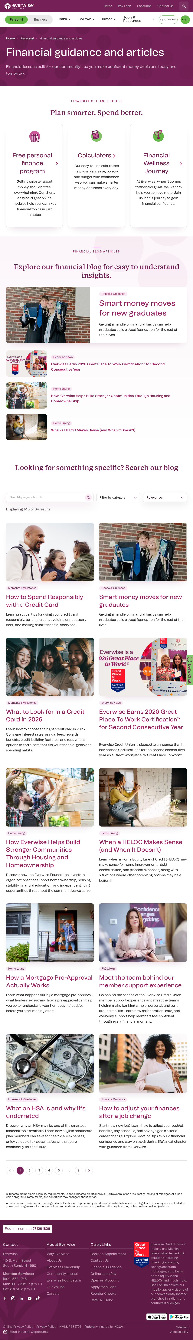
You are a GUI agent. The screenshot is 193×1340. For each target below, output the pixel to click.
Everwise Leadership (63, 1267)
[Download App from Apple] (156, 1317)
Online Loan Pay (103, 1274)
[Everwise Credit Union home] (19, 6)
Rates (108, 6)
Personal (27, 38)
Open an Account (104, 1280)
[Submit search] (88, 497)
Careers (53, 1293)
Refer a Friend (101, 1300)
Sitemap (182, 1327)
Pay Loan (124, 6)
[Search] (183, 6)
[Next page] (89, 1170)
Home (10, 38)
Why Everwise (58, 1254)
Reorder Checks (103, 1293)
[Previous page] (10, 1170)
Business (40, 19)
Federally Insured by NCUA (103, 1326)
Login (185, 19)
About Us (54, 1260)
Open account (168, 19)
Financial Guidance (106, 1267)
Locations (144, 6)
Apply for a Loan (103, 1287)
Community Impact (62, 1274)
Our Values (55, 1287)
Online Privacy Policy (18, 1326)
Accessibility (179, 1331)
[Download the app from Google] (179, 1317)
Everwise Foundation (64, 1280)
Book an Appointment (108, 1254)
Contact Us (165, 6)
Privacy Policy (46, 1326)
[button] (189, 670)
